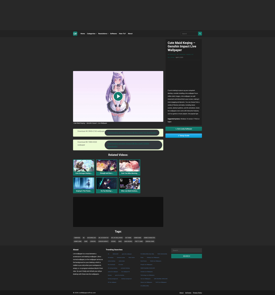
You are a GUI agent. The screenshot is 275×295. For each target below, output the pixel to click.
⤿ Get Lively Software (183, 129)
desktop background (126, 278)
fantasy (110, 275)
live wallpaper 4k (125, 271)
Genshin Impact (103, 241)
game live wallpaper (127, 253)
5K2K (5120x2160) (162, 253)
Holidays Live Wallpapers (153, 257)
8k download (91, 237)
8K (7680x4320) (181, 54)
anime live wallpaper (113, 271)
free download (111, 264)
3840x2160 (115, 253)
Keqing (113, 241)
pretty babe (139, 241)
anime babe (137, 237)
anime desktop (111, 261)
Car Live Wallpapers (145, 278)
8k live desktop (103, 237)
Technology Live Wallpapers (147, 275)
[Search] (200, 34)
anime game (77, 241)
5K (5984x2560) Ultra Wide (147, 253)
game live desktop (119, 275)
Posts (142, 257)
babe (85, 241)
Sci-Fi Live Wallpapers (161, 282)
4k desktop (110, 257)
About (130, 33)
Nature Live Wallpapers (146, 282)
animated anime (121, 257)
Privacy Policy (197, 292)
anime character (149, 237)
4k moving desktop (112, 268)
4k (108, 253)
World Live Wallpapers (155, 261)
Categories (91, 33)
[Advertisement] (64, 15)
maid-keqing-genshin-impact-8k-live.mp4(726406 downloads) (128, 145)
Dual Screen (144, 261)
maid (120, 241)
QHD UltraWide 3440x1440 (160, 278)
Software (113, 33)
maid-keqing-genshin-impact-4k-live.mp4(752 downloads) (132, 133)
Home (83, 33)
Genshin (92, 241)
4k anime (120, 264)
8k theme (128, 237)
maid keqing (128, 241)
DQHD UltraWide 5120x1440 (148, 268)
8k (83, 237)
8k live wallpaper (116, 237)
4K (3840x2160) (172, 54)
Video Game (131, 257)
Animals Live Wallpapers (147, 271)
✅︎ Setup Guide (183, 136)
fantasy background (113, 278)
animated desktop (125, 268)
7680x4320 (77, 237)
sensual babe (150, 241)
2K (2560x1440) (145, 285)
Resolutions (102, 33)
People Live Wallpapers (146, 264)
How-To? (122, 33)
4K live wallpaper (112, 282)
